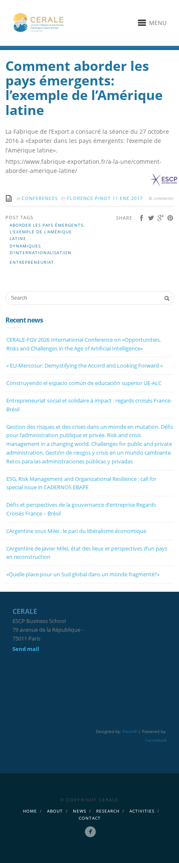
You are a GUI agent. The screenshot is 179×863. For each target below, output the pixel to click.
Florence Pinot (89, 198)
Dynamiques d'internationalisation (41, 249)
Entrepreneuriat (32, 262)
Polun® (129, 731)
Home (30, 811)
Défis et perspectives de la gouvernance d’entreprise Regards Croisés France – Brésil (81, 509)
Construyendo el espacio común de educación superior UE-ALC (84, 383)
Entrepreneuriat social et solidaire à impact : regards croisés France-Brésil (89, 405)
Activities (141, 811)
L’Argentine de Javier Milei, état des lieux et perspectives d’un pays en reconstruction (86, 553)
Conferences (40, 198)
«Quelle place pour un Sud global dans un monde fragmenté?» (82, 574)
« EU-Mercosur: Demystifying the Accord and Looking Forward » (84, 365)
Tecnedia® (156, 740)
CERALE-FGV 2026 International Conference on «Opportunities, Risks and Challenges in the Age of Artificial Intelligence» (83, 344)
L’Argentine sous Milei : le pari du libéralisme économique (76, 531)
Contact (90, 818)
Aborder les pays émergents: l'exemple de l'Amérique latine (47, 231)
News (79, 811)
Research (107, 811)
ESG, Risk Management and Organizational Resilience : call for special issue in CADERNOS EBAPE (81, 483)
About (55, 811)
